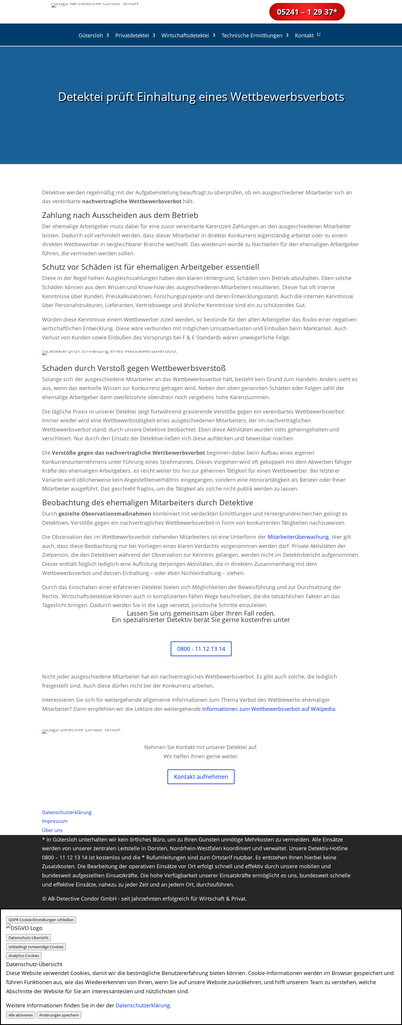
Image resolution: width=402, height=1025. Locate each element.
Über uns (52, 830)
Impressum (54, 821)
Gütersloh (91, 36)
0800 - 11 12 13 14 (201, 649)
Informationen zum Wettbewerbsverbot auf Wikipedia (268, 708)
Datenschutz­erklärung (67, 812)
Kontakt (304, 36)
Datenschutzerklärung (143, 1005)
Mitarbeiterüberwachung (298, 536)
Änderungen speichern (59, 1015)
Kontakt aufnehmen (201, 777)
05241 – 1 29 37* (307, 11)
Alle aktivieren (21, 1015)
